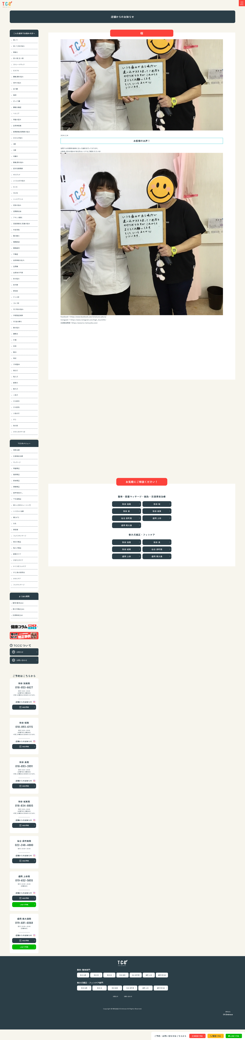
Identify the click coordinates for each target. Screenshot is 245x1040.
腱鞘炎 (15, 334)
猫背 (14, 95)
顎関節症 (16, 242)
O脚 (14, 150)
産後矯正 (16, 480)
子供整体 (16, 364)
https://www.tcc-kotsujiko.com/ (85, 323)
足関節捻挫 (17, 211)
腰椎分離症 (17, 107)
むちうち (16, 70)
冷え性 (15, 193)
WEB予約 (25, 707)
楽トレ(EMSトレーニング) (22, 505)
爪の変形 (16, 401)
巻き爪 (15, 370)
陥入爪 (15, 376)
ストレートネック (18, 64)
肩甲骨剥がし (18, 493)
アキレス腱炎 (17, 217)
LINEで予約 (24, 904)
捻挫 (14, 346)
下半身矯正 (17, 499)
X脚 (14, 144)
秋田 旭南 (126, 504)
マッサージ (17, 462)
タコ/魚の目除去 (19, 572)
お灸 (14, 523)
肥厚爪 (15, 383)
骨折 (14, 358)
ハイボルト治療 (18, 511)
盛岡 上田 (157, 518)
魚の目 (15, 425)
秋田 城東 (157, 511)
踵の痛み (16, 236)
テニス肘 (16, 297)
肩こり (15, 40)
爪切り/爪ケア (18, 560)
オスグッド (16, 174)
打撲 (14, 340)
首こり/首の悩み (19, 46)
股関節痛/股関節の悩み (21, 132)
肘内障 (15, 285)
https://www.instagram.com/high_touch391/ (88, 320)
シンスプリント (18, 199)
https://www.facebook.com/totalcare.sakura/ (88, 317)
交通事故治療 (18, 456)
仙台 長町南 (126, 518)
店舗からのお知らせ (24, 702)
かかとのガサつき (19, 432)
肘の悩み (16, 278)
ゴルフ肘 (16, 303)
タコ (14, 419)
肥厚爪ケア (17, 554)
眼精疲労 (16, 248)
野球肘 (15, 291)
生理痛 (15, 266)
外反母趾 (16, 230)
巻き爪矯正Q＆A (18, 609)
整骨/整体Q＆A (18, 603)
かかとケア (17, 578)
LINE (234, 1036)
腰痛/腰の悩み (18, 76)
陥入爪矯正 (17, 548)
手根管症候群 (18, 315)
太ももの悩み (18, 138)
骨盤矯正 (16, 468)
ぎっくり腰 (16, 101)
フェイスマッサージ (19, 535)
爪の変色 (16, 407)
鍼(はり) (16, 517)
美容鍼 (15, 529)
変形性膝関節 (18, 168)
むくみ (15, 187)
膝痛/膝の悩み (18, 162)
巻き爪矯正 (17, 542)
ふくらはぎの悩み (19, 181)
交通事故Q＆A (18, 615)
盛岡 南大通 (126, 525)
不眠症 (15, 254)
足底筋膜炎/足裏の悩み (21, 223)
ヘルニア (16, 113)
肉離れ (15, 156)
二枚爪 (15, 395)
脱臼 (14, 352)
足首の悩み (17, 205)
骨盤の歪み (17, 119)
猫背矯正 (16, 474)
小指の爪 (16, 413)
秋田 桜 (157, 504)
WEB (198, 1036)
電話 (216, 1036)
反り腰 (15, 89)
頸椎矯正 (16, 487)
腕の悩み (16, 327)
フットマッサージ (19, 584)
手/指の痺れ (17, 321)
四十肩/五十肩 (18, 58)
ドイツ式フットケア (19, 566)
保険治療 (16, 450)
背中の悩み (17, 83)
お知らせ (19, 652)
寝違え (15, 52)
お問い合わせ (21, 660)
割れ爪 (15, 389)
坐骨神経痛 (17, 125)
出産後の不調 (18, 272)
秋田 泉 (126, 511)
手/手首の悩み (18, 309)
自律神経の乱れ (18, 260)
